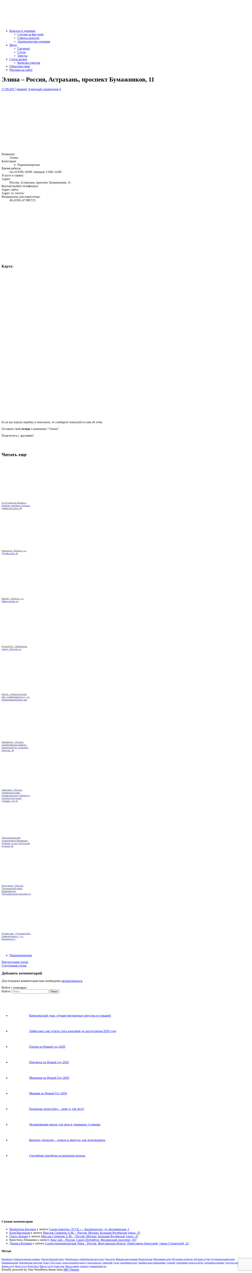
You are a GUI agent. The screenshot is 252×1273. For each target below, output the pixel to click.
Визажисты (7, 1259)
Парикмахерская (20, 955)
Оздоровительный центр (223, 1259)
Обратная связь (19, 66)
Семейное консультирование (151, 1262)
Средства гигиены (234, 1262)
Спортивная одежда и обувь (189, 1262)
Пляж (46, 1262)
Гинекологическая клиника (26, 1259)
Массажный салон (162, 1259)
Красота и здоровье (22, 30)
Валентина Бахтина (22, 1229)
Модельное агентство (182, 1259)
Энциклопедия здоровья (33, 41)
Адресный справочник (43, 89)
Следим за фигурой (30, 34)
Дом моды (110, 1259)
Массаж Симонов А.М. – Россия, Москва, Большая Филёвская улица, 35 (91, 1232)
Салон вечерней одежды (74, 1262)
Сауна (116, 1262)
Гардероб (23, 48)
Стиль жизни (18, 59)
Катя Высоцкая (19, 1232)
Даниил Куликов (20, 1243)
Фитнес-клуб (8, 1266)
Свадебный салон (128, 1262)
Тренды (22, 55)
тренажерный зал (98, 1266)
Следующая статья (14, 965)
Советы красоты (28, 38)
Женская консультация (127, 1259)
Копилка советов (28, 62)
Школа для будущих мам (52, 1266)
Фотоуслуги (21, 1266)
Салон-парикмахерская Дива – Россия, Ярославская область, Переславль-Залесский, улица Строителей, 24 (117, 1243)
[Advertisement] (120, 121)
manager (22, 89)
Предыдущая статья (15, 962)
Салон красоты (93, 1262)
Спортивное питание (214, 1262)
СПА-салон (55, 1262)
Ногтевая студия (202, 1259)
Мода (13, 45)
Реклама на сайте (20, 69)
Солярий (170, 1262)
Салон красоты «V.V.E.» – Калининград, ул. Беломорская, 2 (89, 1229)
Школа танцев (72, 1266)
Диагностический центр (52, 1259)
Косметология (146, 1259)
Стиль (21, 52)
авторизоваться (72, 981)
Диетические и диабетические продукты (84, 1259)
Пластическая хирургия (30, 1262)
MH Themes (71, 1269)
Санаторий (107, 1262)
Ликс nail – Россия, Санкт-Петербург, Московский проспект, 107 (93, 1239)
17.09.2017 (9, 89)
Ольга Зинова (18, 1236)
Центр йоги (33, 1266)
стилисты (84, 1266)
